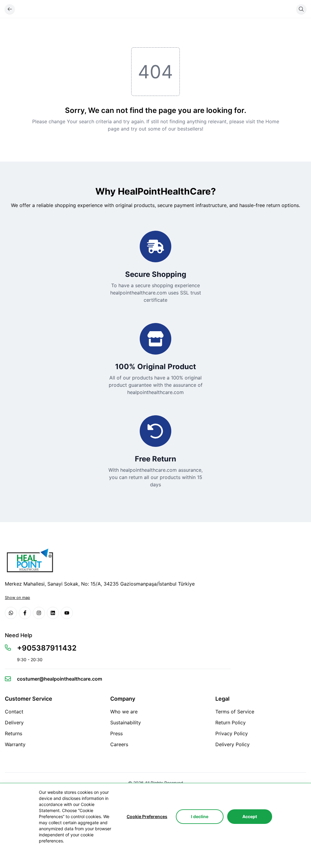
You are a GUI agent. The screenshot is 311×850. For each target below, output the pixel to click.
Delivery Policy (232, 744)
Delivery (14, 722)
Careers (119, 744)
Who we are (124, 712)
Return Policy (230, 722)
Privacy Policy (231, 733)
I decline (199, 816)
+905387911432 (47, 648)
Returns (13, 733)
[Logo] (29, 560)
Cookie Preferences (147, 816)
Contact (14, 712)
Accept (249, 816)
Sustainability (125, 722)
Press (116, 733)
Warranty (15, 744)
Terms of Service (234, 712)
